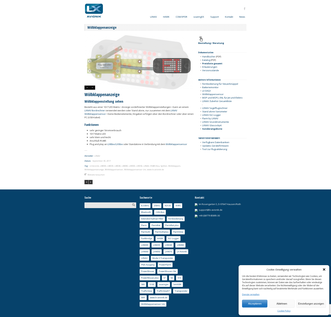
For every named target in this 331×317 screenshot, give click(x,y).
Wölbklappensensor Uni (135, 169)
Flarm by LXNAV (210, 118)
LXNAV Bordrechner (94, 110)
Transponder (181, 291)
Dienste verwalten (250, 294)
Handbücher (208, 56)
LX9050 (139, 166)
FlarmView (178, 231)
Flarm (144, 225)
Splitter (164, 166)
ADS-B (168, 205)
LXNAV (146, 166)
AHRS (178, 205)
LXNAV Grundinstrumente (215, 121)
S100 (151, 284)
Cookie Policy (283, 310)
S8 (171, 277)
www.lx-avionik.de (155, 169)
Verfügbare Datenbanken (215, 142)
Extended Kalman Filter (152, 218)
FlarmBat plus (172, 225)
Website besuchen (96, 174)
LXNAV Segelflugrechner (215, 108)
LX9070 (168, 251)
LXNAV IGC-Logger (211, 114)
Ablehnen (282, 303)
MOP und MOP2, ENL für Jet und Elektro (222, 97)
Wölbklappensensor (176, 144)
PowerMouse (147, 271)
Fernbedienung (175, 218)
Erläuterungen (209, 66)
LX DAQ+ (206, 90)
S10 (179, 277)
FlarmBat (156, 225)
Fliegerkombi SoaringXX (86, 182)
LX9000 (132, 166)
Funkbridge (146, 238)
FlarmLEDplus (161, 231)
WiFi (143, 297)
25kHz (157, 205)
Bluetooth (146, 212)
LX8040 (117, 166)
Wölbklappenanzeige (94, 169)
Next (92, 88)
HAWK (166, 16)
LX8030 (110, 166)
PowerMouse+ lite (167, 271)
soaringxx (163, 284)
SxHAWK (177, 284)
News (242, 16)
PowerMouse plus (150, 277)
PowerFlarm (165, 264)
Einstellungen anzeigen (311, 303)
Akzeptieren (255, 303)
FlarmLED (145, 231)
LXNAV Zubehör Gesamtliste (217, 101)
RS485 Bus (154, 166)
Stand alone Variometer (214, 111)
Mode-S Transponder (162, 258)
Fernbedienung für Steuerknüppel (220, 83)
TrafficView (146, 291)
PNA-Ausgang (147, 264)
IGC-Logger (173, 238)
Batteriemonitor (210, 87)
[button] (324, 269)
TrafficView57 (163, 291)
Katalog (206, 60)
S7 (164, 277)
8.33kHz (145, 205)
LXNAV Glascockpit (212, 125)
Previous (87, 88)
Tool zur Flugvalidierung (214, 149)
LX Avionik (94, 166)
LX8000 (103, 166)
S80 (143, 284)
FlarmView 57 (91, 182)
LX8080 (125, 166)
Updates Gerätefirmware (215, 145)
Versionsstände (210, 70)
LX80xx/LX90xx (115, 144)
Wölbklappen (174, 166)
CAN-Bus (160, 212)
